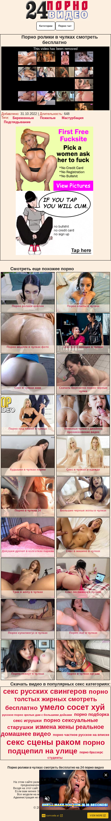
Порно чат (65, 25)
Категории (45, 25)
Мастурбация (73, 118)
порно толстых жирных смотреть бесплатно (56, 699)
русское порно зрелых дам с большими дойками (37, 714)
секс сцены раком (43, 742)
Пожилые (48, 118)
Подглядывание (17, 122)
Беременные (23, 118)
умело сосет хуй (72, 707)
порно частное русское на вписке (81, 735)
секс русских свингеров (45, 691)
